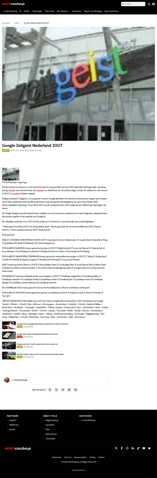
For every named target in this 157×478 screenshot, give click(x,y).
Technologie (37, 11)
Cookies (92, 457)
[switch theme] (149, 4)
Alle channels (62, 11)
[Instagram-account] (127, 448)
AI (20, 11)
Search (6, 150)
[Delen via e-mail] (75, 389)
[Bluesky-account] (149, 448)
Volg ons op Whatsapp (93, 11)
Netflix (26, 11)
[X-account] (116, 448)
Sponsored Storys (112, 11)
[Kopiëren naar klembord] (69, 389)
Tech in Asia (49, 11)
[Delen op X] (56, 389)
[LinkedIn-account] (132, 448)
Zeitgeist (40, 190)
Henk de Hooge (36, 150)
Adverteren (76, 11)
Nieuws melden (80, 457)
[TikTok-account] (138, 448)
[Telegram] (62, 389)
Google (12, 190)
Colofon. (101, 457)
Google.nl (16, 193)
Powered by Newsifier (78, 470)
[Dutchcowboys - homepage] (13, 4)
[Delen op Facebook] (50, 389)
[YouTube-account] (143, 448)
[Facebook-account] (121, 448)
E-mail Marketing (10, 11)
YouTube (52, 240)
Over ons (67, 457)
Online (19, 337)
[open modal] (153, 4)
